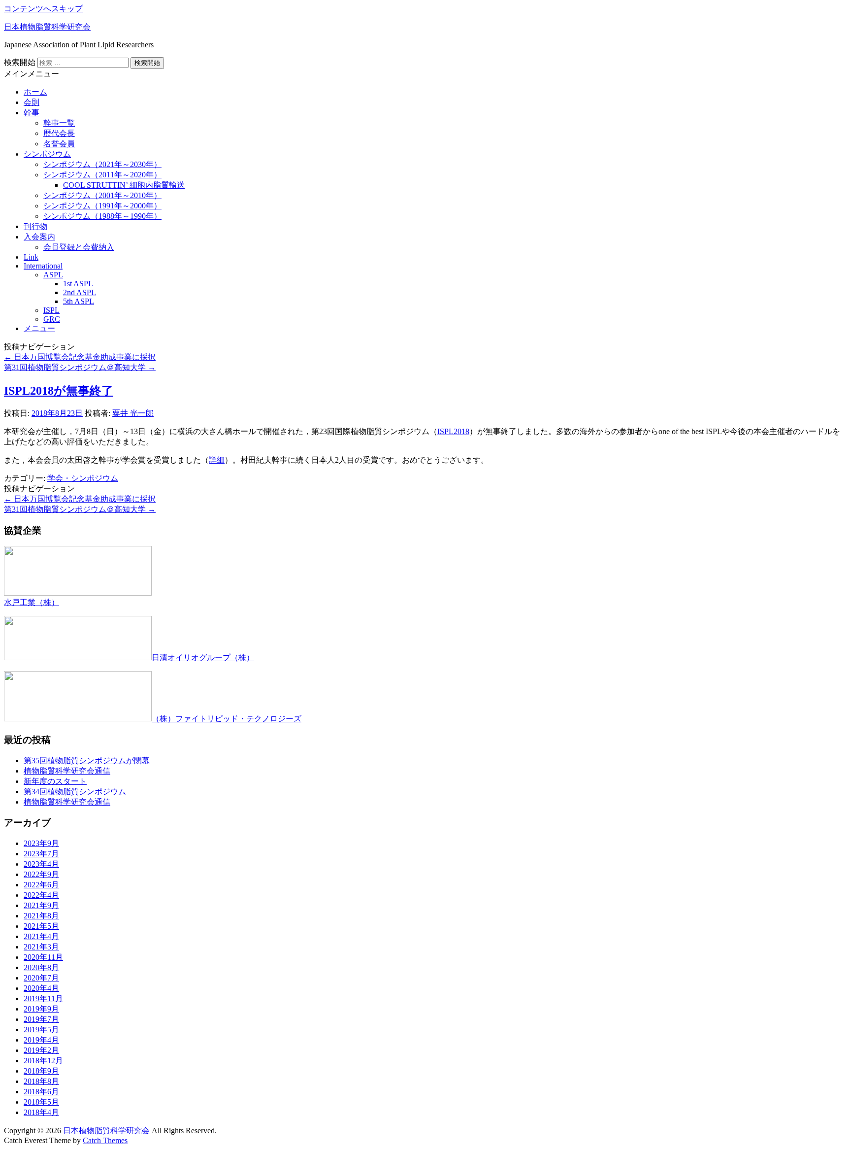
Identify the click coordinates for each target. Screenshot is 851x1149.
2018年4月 (41, 1112)
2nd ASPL (79, 292)
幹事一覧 (59, 123)
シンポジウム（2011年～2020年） (102, 174)
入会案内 (39, 237)
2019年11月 (43, 998)
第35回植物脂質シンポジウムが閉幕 (87, 760)
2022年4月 (41, 895)
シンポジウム (47, 154)
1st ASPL (78, 283)
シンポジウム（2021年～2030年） (102, 164)
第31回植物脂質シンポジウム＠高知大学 (80, 367)
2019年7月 (41, 1019)
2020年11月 (43, 957)
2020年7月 (41, 978)
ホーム (35, 92)
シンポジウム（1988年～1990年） (102, 216)
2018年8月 (41, 1081)
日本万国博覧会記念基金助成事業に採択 (80, 357)
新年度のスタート (55, 781)
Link (31, 257)
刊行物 (35, 226)
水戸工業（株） (31, 602)
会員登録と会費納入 (78, 247)
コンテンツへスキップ (43, 8)
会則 (31, 102)
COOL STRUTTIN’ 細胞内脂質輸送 (124, 185)
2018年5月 (41, 1102)
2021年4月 (41, 936)
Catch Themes (105, 1140)
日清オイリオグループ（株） (203, 657)
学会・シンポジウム (82, 478)
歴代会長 (59, 133)
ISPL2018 (453, 431)
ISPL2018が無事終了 (58, 390)
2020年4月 (41, 988)
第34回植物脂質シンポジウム (75, 791)
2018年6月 (41, 1091)
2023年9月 (41, 843)
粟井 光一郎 (133, 413)
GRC (51, 319)
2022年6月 (41, 884)
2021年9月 (41, 905)
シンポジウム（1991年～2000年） (102, 206)
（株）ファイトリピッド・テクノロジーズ (226, 718)
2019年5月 (41, 1029)
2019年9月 (41, 1009)
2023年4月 (41, 864)
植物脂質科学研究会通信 (67, 771)
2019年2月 (41, 1050)
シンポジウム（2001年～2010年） (102, 195)
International (43, 266)
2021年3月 (41, 947)
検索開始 (19, 62)
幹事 (31, 112)
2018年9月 (41, 1071)
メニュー (39, 328)
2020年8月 (41, 967)
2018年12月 (43, 1060)
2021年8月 (41, 916)
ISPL (51, 310)
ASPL (53, 274)
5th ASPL (78, 301)
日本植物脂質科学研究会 (47, 27)
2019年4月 (41, 1040)
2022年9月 (41, 874)
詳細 (217, 460)
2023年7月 (41, 853)
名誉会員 (59, 143)
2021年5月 (41, 926)
